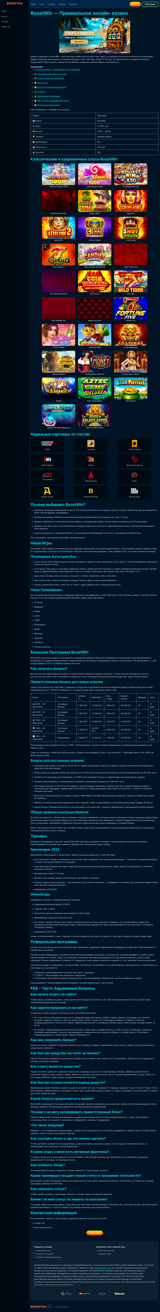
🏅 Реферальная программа (47, 96)
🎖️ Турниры (39, 92)
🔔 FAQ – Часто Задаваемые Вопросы (51, 100)
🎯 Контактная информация (47, 105)
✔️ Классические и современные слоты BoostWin (57, 69)
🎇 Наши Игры (41, 83)
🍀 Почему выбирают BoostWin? (49, 78)
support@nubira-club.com (105, 1268)
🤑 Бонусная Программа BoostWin (50, 87)
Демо (58, 177)
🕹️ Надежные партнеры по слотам (50, 74)
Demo (94, 418)
